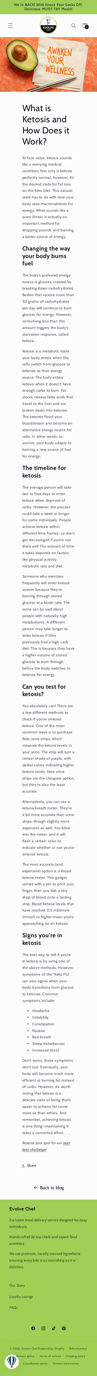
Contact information (66, 1363)
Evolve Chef (29, 1348)
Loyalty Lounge (21, 1296)
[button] (10, 25)
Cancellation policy (35, 1363)
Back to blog (52, 1187)
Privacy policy (25, 1356)
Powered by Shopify (51, 1348)
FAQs (13, 1308)
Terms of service (50, 1356)
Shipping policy (75, 1356)
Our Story (17, 1285)
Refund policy (78, 1348)
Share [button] (31, 1165)
